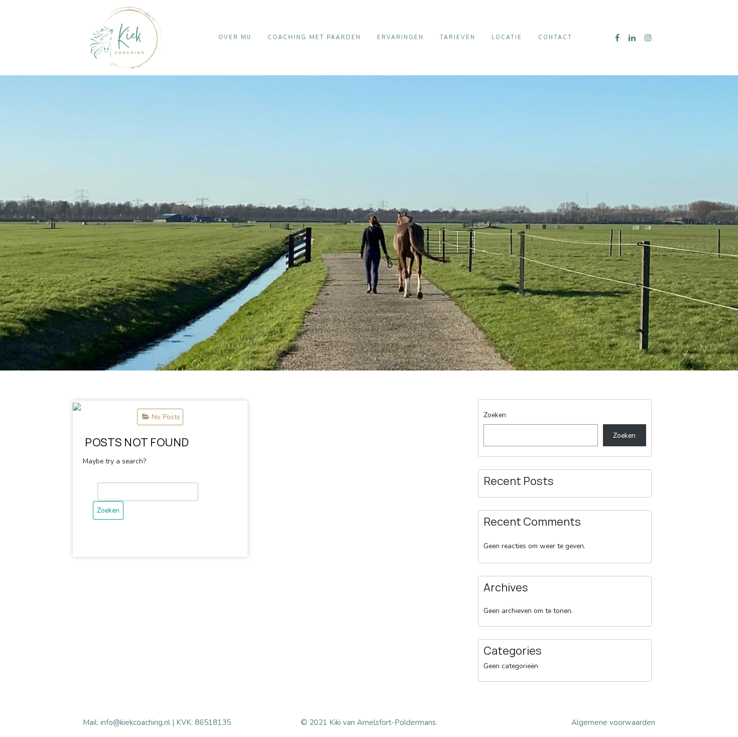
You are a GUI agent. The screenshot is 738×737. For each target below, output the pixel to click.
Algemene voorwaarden (613, 722)
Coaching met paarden (314, 37)
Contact (555, 37)
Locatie (506, 37)
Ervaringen (400, 37)
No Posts (166, 417)
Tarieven (457, 37)
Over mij (235, 37)
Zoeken (494, 415)
